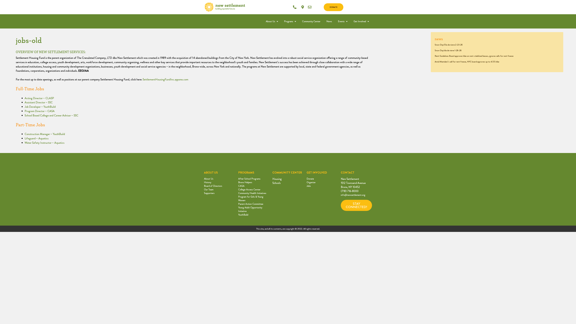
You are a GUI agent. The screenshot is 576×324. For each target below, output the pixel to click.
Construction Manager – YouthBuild (45, 134)
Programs (288, 21)
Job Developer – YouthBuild (40, 107)
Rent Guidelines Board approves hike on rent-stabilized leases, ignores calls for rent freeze (474, 55)
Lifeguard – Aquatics (36, 138)
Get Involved (360, 21)
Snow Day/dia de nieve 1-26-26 (448, 50)
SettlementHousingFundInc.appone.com (165, 79)
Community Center (311, 21)
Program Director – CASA (40, 111)
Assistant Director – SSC (39, 102)
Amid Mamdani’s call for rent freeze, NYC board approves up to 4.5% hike (467, 61)
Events (341, 21)
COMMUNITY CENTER (287, 173)
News (329, 21)
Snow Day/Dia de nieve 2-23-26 (449, 44)
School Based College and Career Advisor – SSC (51, 115)
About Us (270, 21)
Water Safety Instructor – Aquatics (44, 143)
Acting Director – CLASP (39, 98)
